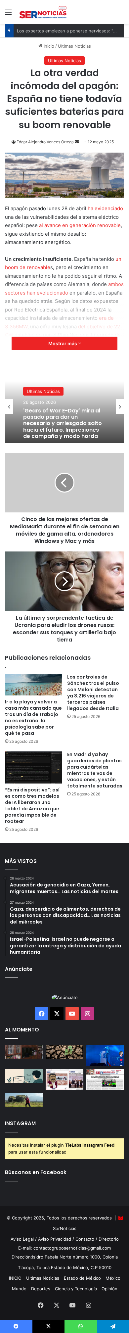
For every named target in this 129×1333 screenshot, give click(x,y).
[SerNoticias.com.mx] (43, 12)
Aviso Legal (22, 1239)
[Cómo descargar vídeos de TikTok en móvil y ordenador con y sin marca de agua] (105, 1055)
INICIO (15, 1278)
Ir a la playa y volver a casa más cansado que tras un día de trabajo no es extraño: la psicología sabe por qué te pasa (33, 717)
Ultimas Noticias (43, 391)
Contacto (84, 1239)
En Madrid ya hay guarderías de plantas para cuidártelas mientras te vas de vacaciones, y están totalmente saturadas (94, 770)
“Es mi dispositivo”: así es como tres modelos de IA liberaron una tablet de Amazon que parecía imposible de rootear (32, 805)
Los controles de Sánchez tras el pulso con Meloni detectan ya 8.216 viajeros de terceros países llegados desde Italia (93, 693)
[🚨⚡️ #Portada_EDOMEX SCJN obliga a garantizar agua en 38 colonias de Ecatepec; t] (105, 1079)
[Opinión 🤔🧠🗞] (65, 1079)
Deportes (40, 1288)
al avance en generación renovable (80, 225)
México (113, 1278)
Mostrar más (63, 343)
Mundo (19, 1288)
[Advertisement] (64, 91)
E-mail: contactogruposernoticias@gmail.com (64, 1248)
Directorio (109, 1239)
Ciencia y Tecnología (76, 1288)
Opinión (109, 1288)
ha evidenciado (105, 208)
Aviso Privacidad (54, 1239)
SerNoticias (64, 1228)
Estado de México (82, 1278)
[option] (64, 406)
